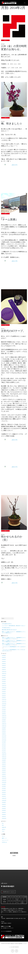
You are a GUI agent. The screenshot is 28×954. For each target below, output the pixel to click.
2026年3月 (4, 665)
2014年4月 (4, 810)
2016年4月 (4, 770)
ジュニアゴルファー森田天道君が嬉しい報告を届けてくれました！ (14, 625)
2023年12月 (4, 699)
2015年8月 (4, 786)
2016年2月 (4, 774)
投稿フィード (4, 838)
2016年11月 (4, 756)
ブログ (3, 831)
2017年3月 (4, 750)
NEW (3, 825)
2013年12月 (4, 818)
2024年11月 (4, 687)
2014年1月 (4, 816)
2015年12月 (4, 778)
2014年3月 (4, 812)
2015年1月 (4, 796)
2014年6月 (4, 806)
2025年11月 (4, 673)
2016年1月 (4, 776)
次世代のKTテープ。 (13, 330)
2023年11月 (4, 701)
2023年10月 (4, 703)
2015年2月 (4, 794)
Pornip (14, 644)
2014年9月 (4, 802)
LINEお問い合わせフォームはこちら (9, 891)
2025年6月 (4, 679)
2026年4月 (4, 663)
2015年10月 (4, 782)
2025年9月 (4, 675)
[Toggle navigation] (24, 3)
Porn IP (14, 641)
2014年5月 (4, 808)
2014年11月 (4, 798)
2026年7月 (4, 657)
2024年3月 (4, 693)
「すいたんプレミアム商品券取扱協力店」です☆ (11, 646)
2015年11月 (4, 780)
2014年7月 (4, 804)
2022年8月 (4, 709)
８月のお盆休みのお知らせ (6, 623)
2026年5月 (4, 661)
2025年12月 (4, 671)
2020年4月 (4, 713)
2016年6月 (4, 766)
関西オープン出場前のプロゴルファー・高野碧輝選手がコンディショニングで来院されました (14, 632)
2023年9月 (4, 705)
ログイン (3, 836)
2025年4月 (4, 681)
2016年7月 (4, 764)
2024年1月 (4, 697)
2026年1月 (4, 669)
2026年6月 (4, 659)
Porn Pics (14, 638)
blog (2, 823)
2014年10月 (4, 800)
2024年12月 (4, 685)
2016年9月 (4, 760)
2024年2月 (4, 695)
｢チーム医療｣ (9, 219)
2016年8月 (4, 762)
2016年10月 (4, 758)
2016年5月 (4, 768)
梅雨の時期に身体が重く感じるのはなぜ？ (9, 629)
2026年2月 (4, 667)
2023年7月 (4, 707)
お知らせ (3, 829)
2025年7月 (4, 677)
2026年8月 (4, 655)
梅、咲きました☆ (11, 123)
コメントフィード (5, 840)
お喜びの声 (4, 827)
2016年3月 (4, 772)
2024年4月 (4, 691)
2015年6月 (4, 788)
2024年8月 (4, 689)
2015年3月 (4, 792)
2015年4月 (4, 790)
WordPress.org (4, 842)
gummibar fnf (23, 646)
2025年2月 (4, 683)
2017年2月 (4, 752)
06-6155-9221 (7, 886)
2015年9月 (4, 784)
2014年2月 (4, 814)
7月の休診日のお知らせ (6, 627)
